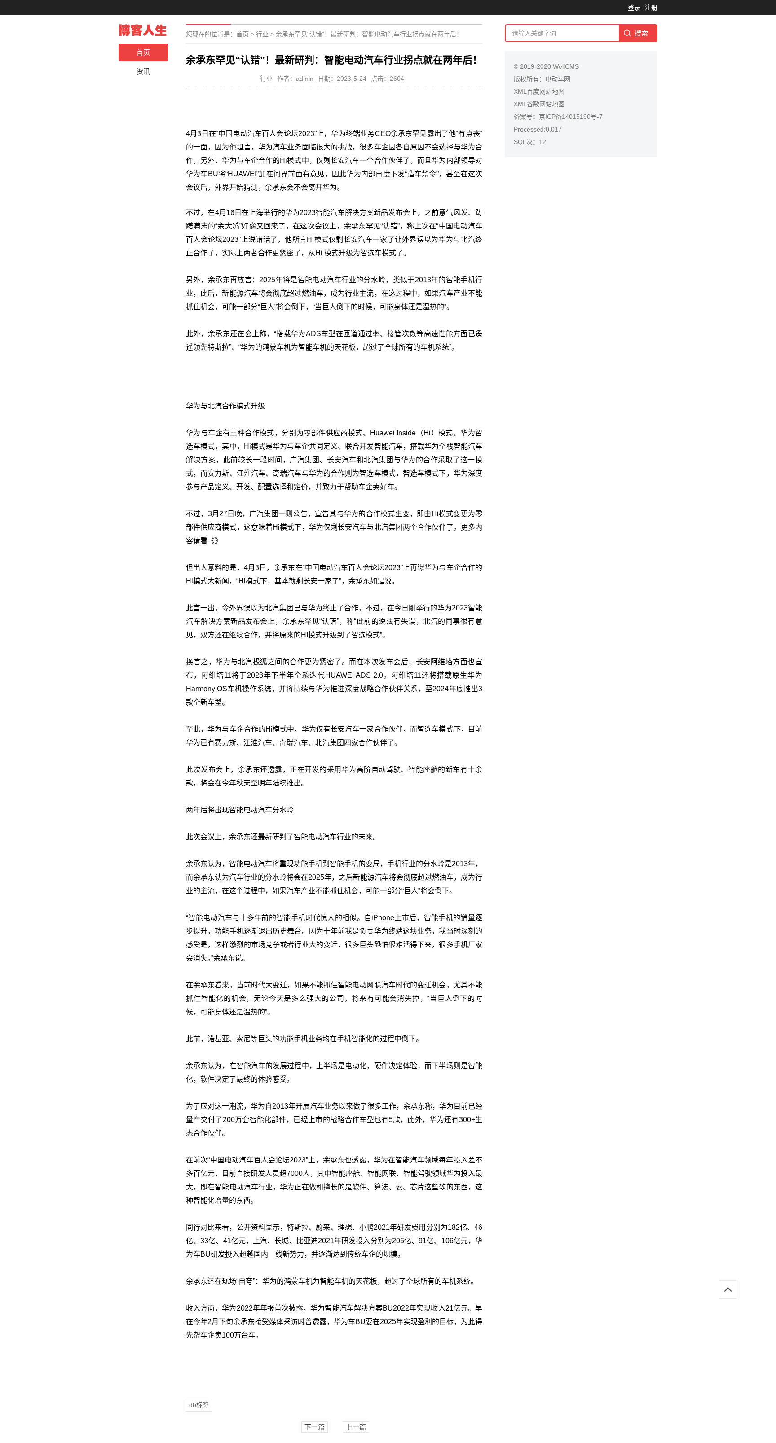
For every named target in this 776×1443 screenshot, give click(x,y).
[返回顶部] (728, 1289)
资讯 (143, 71)
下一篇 (314, 1427)
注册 (651, 7)
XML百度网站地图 (539, 91)
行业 (262, 34)
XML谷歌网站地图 (539, 104)
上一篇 (356, 1427)
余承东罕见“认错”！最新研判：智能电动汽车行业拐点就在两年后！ (369, 34)
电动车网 (557, 79)
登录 (634, 7)
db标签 (199, 1404)
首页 (143, 52)
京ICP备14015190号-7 (571, 116)
